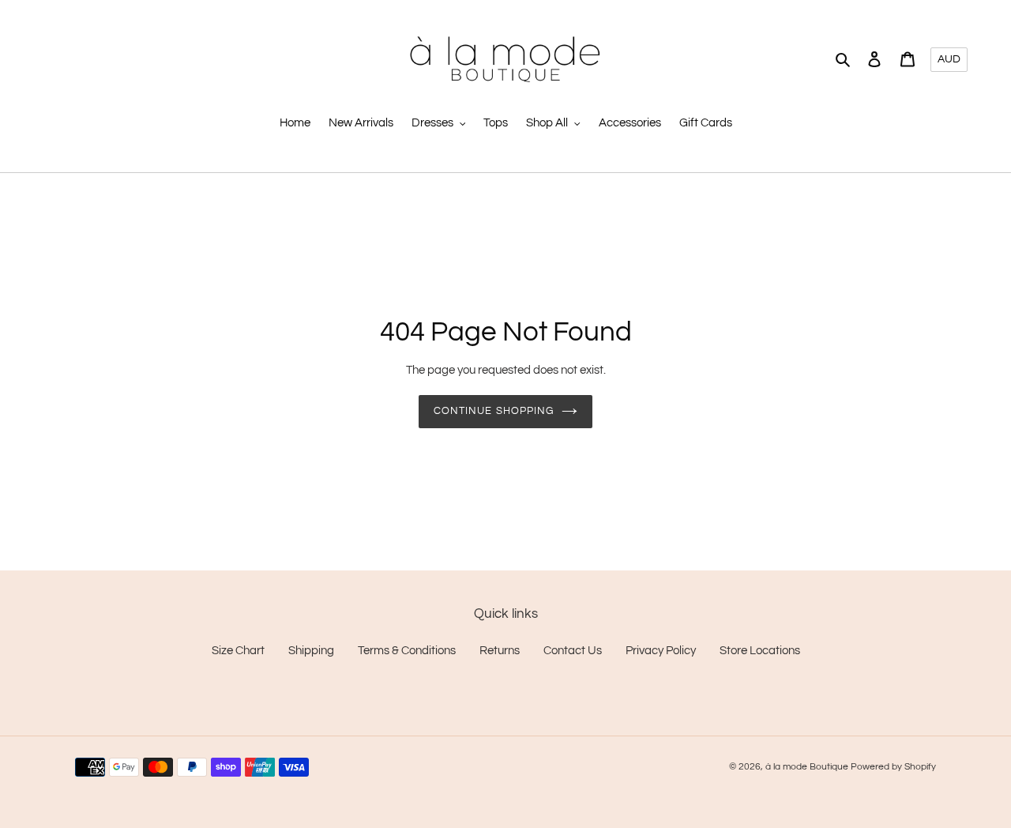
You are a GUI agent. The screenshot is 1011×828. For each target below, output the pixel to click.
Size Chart (238, 651)
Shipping (311, 651)
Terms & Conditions (407, 651)
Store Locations (760, 651)
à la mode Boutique (806, 767)
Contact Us (572, 651)
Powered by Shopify (893, 767)
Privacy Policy (661, 651)
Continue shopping (494, 410)
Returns (499, 651)
